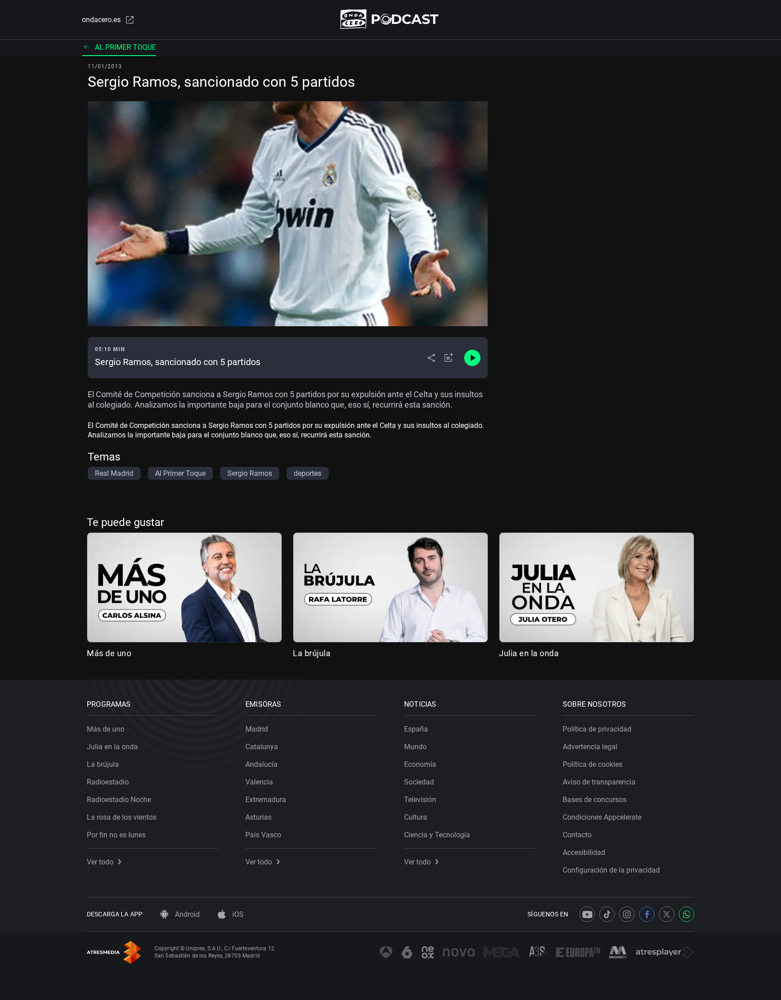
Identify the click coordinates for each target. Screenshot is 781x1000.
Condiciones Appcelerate (602, 817)
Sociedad (419, 782)
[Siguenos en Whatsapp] (686, 914)
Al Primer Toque (125, 47)
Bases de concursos (594, 799)
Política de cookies (592, 764)
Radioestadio (108, 782)
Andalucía (261, 764)
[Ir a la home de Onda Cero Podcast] (391, 19)
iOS (237, 914)
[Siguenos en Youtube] (587, 914)
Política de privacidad (597, 729)
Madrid (256, 729)
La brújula (311, 653)
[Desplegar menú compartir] (431, 358)
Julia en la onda (529, 653)
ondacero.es (101, 19)
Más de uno (109, 653)
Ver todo (100, 862)
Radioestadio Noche (119, 799)
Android (186, 914)
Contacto (577, 835)
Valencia (259, 782)
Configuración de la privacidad (611, 870)
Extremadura (265, 799)
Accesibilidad (584, 852)
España (416, 729)
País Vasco (263, 835)
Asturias (258, 817)
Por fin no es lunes (116, 835)
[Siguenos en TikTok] (607, 914)
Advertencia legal (590, 746)
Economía (420, 764)
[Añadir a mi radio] (449, 358)
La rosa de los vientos (121, 817)
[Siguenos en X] (666, 914)
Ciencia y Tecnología (437, 835)
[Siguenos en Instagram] (627, 914)
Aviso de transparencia (599, 782)
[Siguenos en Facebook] (646, 914)
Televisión (420, 799)
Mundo (415, 746)
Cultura (415, 817)
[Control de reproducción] (472, 358)
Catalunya (261, 746)
